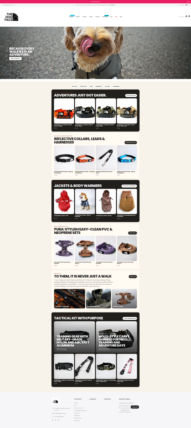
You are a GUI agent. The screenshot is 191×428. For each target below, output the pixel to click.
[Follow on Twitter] (55, 420)
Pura (91, 86)
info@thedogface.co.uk (9, 5)
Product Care (77, 418)
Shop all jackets (15, 58)
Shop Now (112, 5)
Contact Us (77, 413)
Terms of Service (78, 408)
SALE (116, 16)
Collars (91, 16)
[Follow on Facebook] (52, 420)
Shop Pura (132, 233)
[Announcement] (95, 1)
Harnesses (105, 16)
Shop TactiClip (131, 95)
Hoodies (78, 16)
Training (97, 16)
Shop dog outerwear (129, 186)
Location (182, 5)
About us (133, 276)
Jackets (71, 16)
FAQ (75, 405)
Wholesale (77, 415)
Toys (111, 16)
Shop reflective (131, 142)
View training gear (130, 318)
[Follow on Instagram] (58, 420)
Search (76, 403)
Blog (121, 16)
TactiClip (74, 86)
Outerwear (116, 86)
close (3, 1)
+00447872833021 (59, 416)
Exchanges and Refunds (80, 410)
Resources (77, 420)
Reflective (83, 86)
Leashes (84, 16)
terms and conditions (124, 412)
